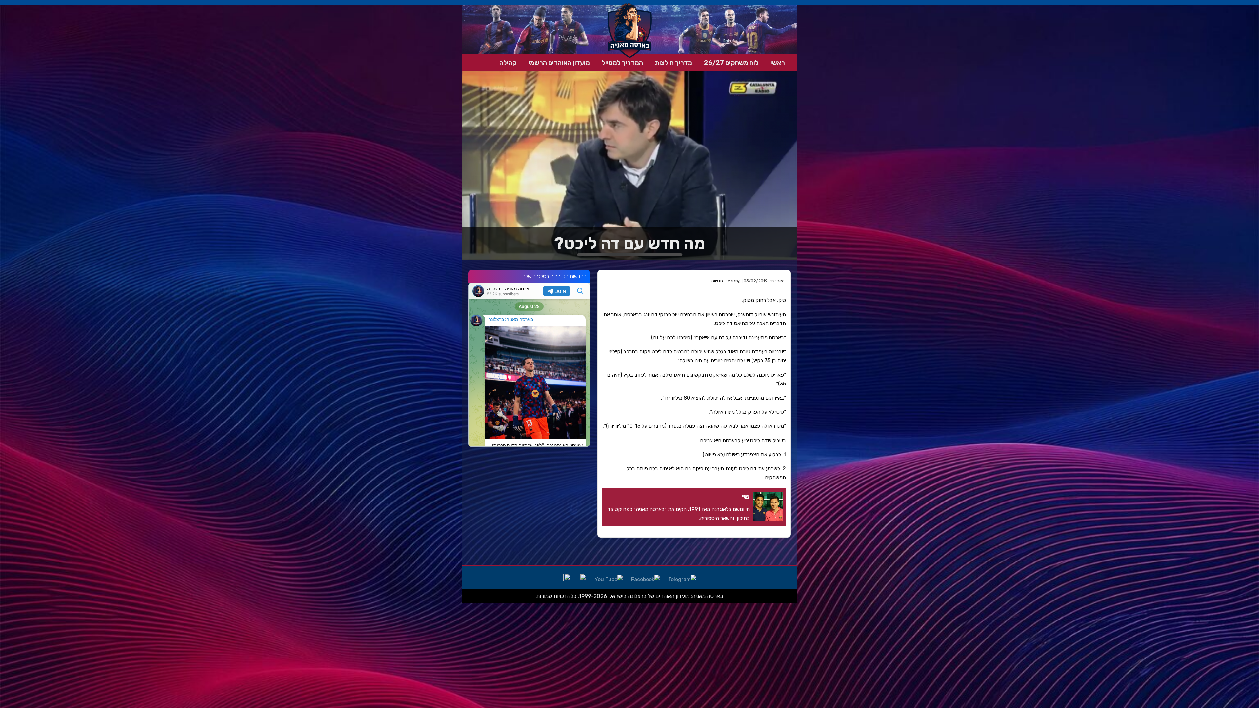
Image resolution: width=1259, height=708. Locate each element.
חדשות (717, 280)
